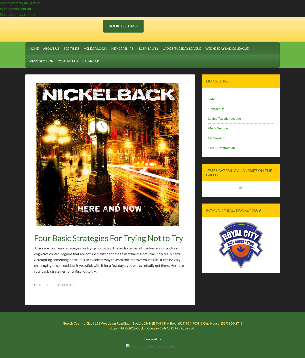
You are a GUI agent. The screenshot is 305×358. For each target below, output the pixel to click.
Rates (212, 99)
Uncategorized (62, 285)
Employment (217, 138)
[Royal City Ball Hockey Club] (240, 268)
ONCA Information (221, 148)
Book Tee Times (123, 26)
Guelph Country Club (64, 29)
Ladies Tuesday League (224, 118)
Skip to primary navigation (20, 3)
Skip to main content (15, 8)
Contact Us (216, 109)
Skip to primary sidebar (18, 14)
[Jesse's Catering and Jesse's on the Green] (240, 188)
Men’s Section (218, 128)
